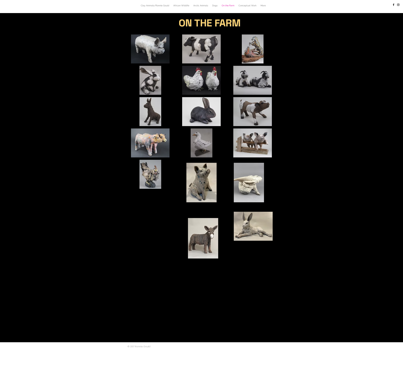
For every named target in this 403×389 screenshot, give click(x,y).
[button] (150, 48)
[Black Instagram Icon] (398, 4)
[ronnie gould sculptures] (393, 4)
